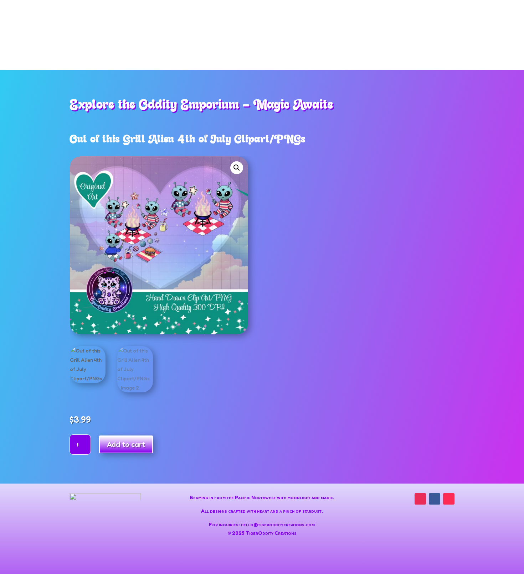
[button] (236, 167)
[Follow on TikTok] (448, 499)
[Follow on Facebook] (434, 499)
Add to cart (126, 444)
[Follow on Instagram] (420, 499)
